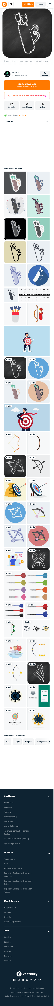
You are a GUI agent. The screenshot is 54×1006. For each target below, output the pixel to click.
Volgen (45, 75)
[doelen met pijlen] (15, 726)
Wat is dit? (22, 115)
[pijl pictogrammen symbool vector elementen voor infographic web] (17, 976)
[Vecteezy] (4, 4)
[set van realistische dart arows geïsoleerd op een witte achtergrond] (14, 940)
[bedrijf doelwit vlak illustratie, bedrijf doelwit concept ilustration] (15, 865)
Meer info (10, 126)
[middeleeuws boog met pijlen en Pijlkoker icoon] (15, 457)
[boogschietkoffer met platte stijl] (15, 434)
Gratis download (27, 85)
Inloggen (40, 4)
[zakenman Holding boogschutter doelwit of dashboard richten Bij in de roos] (26, 607)
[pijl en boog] (15, 633)
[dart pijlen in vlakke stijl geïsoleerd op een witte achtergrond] (26, 915)
